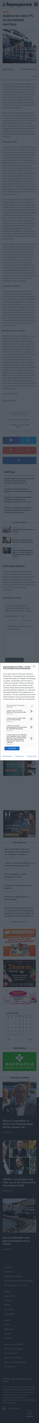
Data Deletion (7, 756)
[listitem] (19, 706)
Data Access (19, 756)
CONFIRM (12, 748)
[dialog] (19, 711)
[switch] (30, 711)
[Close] (35, 667)
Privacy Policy (32, 756)
